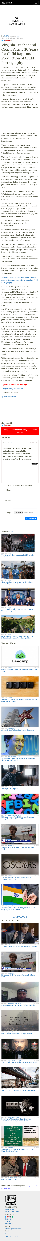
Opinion (10, 667)
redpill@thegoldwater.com (13, 388)
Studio (13, 667)
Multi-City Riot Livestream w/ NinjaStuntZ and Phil (18, 1091)
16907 (11, 442)
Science (10, 756)
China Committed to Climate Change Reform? (16, 1034)
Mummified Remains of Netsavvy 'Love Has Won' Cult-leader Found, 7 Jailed (19, 700)
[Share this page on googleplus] (6, 40)
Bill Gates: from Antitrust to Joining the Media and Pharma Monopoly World (18, 759)
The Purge (10, 1060)
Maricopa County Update (9, 789)
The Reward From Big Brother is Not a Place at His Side (19, 1062)
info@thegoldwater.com (13, 1229)
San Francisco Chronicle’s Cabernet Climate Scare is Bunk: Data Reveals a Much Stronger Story (17, 637)
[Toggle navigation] (36, 3)
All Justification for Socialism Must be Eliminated (17, 730)
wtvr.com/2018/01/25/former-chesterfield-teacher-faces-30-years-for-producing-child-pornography (19, 280)
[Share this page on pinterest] (9, 40)
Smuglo (7, 1221)
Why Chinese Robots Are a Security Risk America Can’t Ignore (17, 556)
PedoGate (10, 815)
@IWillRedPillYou (8, 396)
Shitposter (8, 1219)
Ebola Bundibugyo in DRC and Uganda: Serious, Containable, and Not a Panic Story (16, 583)
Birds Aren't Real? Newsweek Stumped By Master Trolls (18, 848)
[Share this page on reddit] (11, 40)
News (18, 36)
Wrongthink (9, 1223)
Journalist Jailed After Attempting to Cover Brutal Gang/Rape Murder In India (18, 908)
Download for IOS (11, 1209)
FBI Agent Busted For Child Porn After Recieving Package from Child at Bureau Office (17, 818)
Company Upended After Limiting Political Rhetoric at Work (19, 670)
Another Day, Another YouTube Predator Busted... (18, 1005)
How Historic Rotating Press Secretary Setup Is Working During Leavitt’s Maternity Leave (17, 610)
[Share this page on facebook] (4, 40)
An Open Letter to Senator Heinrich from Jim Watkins (19, 946)
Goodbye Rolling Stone (9, 1179)
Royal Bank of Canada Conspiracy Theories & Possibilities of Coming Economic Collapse (16, 1120)
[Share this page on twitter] (2, 40)
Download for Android (12, 1211)
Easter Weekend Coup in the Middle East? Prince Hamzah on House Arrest (17, 1150)
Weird (9, 698)
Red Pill (6, 36)
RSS (6, 1233)
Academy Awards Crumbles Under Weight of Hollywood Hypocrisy (16, 878)
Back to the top (11, 1236)
